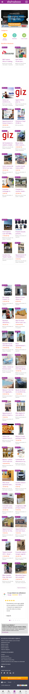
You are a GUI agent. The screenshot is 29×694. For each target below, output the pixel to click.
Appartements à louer (5, 642)
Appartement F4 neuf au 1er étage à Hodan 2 (8, 531)
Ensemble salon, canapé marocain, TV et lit (8, 508)
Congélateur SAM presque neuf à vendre (21, 508)
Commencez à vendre (15, 678)
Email (4, 666)
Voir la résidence (14, 25)
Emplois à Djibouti (4, 647)
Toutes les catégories (5, 649)
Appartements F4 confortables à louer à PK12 (21, 257)
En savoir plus (5, 632)
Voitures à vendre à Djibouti (6, 640)
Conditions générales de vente (7, 661)
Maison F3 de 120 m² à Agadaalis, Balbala (8, 392)
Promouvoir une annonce (6, 658)
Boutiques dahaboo (5, 656)
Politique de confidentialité (19, 661)
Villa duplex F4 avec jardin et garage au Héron (21, 415)
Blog (13, 659)
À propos (3, 654)
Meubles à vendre (4, 646)
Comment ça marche (7, 659)
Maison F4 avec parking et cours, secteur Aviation (21, 438)
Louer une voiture (16, 640)
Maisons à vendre (4, 644)
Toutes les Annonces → (22, 587)
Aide (2, 659)
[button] (9, 620)
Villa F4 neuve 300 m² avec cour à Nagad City (21, 322)
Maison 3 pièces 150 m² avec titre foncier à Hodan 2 (8, 461)
